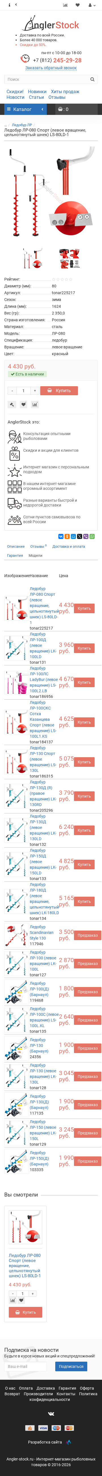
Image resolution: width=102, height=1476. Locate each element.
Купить (63, 390)
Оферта (87, 1388)
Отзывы (56, 97)
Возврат (13, 1394)
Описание (16, 546)
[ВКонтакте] (60, 536)
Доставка (46, 1388)
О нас (10, 1388)
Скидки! (15, 91)
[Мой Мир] (73, 536)
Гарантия (15, 555)
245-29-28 (57, 60)
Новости (15, 97)
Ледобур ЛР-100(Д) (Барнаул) (39, 989)
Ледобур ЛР (22, 125)
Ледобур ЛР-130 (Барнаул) (39, 1045)
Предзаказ (88, 935)
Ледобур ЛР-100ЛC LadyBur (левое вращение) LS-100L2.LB (44, 679)
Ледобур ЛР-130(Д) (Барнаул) (39, 1102)
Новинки (37, 91)
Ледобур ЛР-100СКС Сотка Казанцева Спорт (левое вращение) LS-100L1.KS (43, 719)
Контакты (66, 1394)
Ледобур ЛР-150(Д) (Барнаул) (39, 1158)
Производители (39, 1394)
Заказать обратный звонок (51, 67)
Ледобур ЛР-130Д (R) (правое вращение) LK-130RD (43, 793)
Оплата (26, 1388)
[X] (79, 536)
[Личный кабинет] (91, 5)
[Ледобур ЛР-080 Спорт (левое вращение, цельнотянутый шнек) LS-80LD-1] (51, 193)
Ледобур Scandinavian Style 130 (42, 932)
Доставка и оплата (68, 546)
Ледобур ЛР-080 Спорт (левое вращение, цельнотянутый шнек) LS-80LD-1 (44, 605)
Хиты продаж (65, 91)
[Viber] (85, 536)
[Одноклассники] (67, 536)
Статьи (36, 97)
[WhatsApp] (92, 536)
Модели (35, 555)
